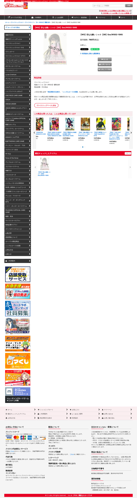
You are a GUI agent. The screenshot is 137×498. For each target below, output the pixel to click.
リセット (127, 153)
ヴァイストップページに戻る (46, 105)
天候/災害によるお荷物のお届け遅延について (115, 11)
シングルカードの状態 (70, 92)
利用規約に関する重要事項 (91, 53)
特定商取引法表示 (54, 92)
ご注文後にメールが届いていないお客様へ (116, 13)
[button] (105, 59)
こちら (12, 451)
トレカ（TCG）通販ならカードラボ (80, 495)
